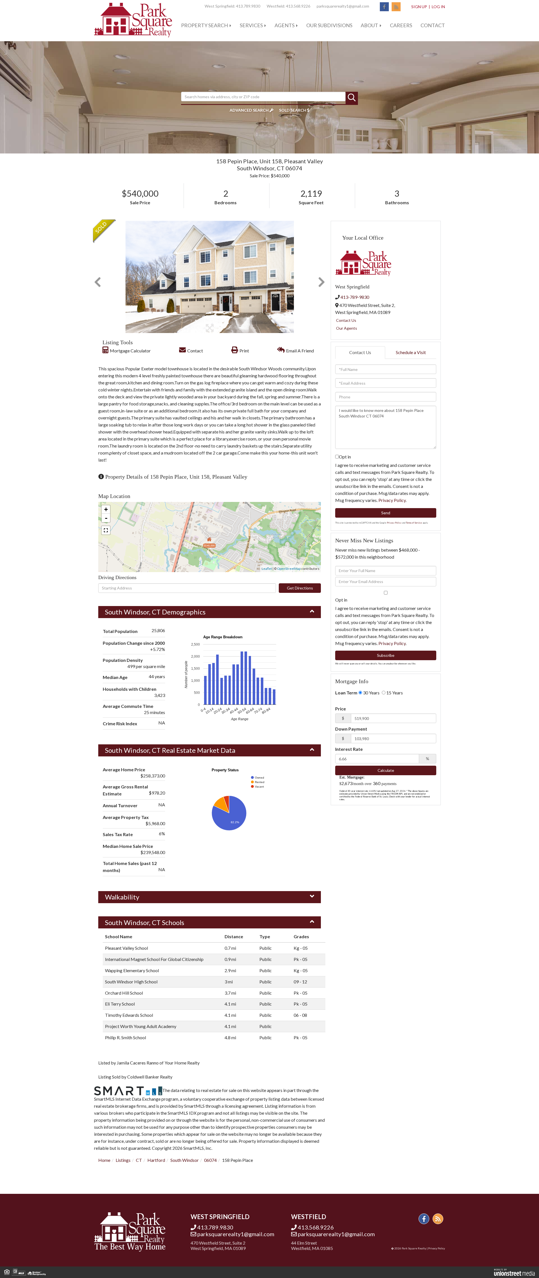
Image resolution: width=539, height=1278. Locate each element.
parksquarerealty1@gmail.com (343, 6)
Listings (123, 1160)
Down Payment (351, 728)
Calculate (386, 770)
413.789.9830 (248, 6)
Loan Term (346, 692)
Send (385, 512)
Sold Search (292, 110)
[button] (352, 98)
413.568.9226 (298, 6)
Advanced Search (249, 110)
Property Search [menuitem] (204, 25)
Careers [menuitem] (401, 25)
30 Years (371, 692)
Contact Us (346, 320)
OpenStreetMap (289, 568)
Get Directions (300, 588)
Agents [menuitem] (284, 25)
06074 (210, 1160)
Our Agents (346, 328)
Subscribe (385, 655)
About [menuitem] (369, 25)
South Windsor (184, 1160)
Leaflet (267, 568)
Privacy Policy (392, 500)
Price (340, 708)
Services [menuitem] (251, 25)
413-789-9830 (355, 297)
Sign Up (419, 6)
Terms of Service (414, 522)
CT (139, 1160)
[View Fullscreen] (106, 530)
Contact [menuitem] (433, 25)
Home (104, 1160)
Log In (438, 6)
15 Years (394, 692)
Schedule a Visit (411, 352)
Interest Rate (349, 749)
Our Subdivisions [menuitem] (329, 25)
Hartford (156, 1160)
